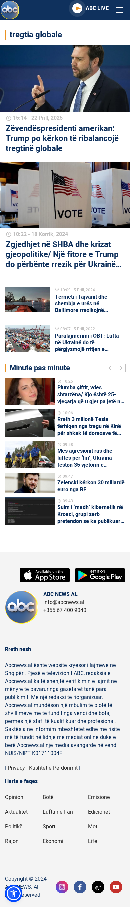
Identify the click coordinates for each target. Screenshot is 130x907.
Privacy (16, 768)
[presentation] (111, 369)
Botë (48, 797)
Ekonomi (53, 841)
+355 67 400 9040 (64, 610)
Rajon (12, 841)
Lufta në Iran (58, 812)
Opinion (14, 797)
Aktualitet (16, 812)
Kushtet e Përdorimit (53, 768)
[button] (14, 893)
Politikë (14, 827)
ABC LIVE (97, 8)
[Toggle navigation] (119, 10)
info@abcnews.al (63, 602)
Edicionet (99, 812)
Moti (93, 827)
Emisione (99, 797)
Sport (49, 827)
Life (92, 841)
